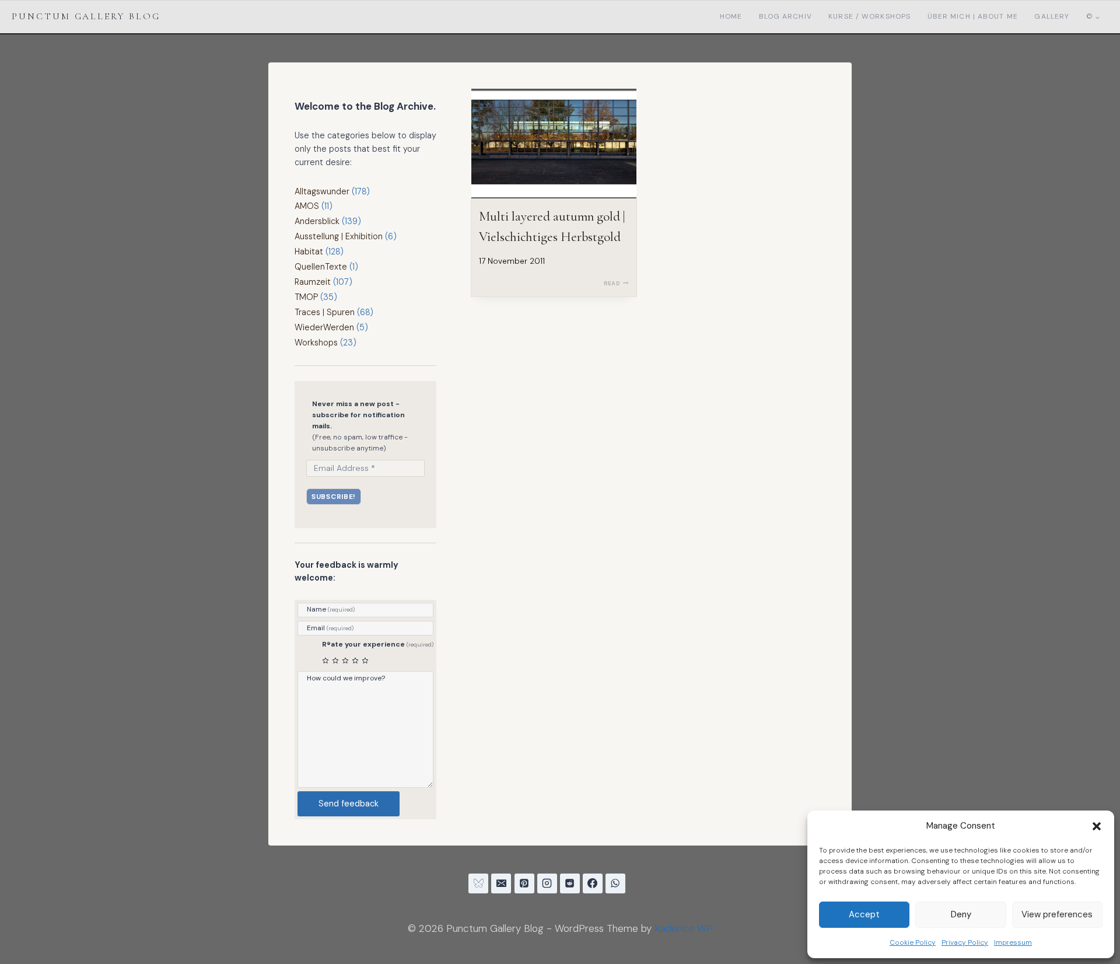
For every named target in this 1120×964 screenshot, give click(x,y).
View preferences (1057, 914)
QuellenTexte (321, 266)
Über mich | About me (973, 16)
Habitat (309, 251)
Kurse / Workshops (869, 16)
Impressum (1013, 942)
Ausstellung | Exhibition (339, 236)
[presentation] (554, 144)
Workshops (316, 342)
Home (731, 16)
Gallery (1051, 16)
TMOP (306, 297)
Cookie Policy (913, 942)
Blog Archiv (785, 16)
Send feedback (348, 803)
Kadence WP (683, 928)
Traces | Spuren (325, 312)
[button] (1096, 826)
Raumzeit (313, 282)
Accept (864, 914)
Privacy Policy (965, 942)
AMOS (307, 206)
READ (616, 283)
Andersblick (317, 221)
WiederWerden (324, 327)
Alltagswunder (322, 191)
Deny (961, 914)
